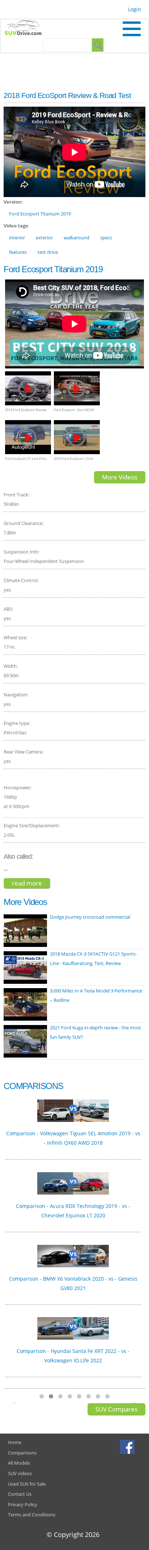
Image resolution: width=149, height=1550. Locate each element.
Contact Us (19, 1494)
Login (134, 9)
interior (17, 237)
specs (106, 237)
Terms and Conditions (31, 1514)
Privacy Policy (22, 1504)
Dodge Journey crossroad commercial (90, 917)
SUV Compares (116, 1409)
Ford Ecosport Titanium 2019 (40, 213)
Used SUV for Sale (27, 1484)
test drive (48, 252)
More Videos (119, 477)
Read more (31, 883)
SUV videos (20, 1473)
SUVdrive (27, 28)
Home (14, 1442)
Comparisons (22, 1452)
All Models (19, 1463)
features (18, 252)
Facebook (128, 1446)
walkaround (76, 237)
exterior (44, 237)
